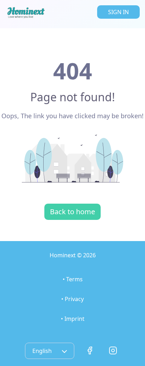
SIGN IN (118, 12)
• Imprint (72, 319)
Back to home (72, 211)
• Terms (73, 279)
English (42, 351)
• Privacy (72, 299)
